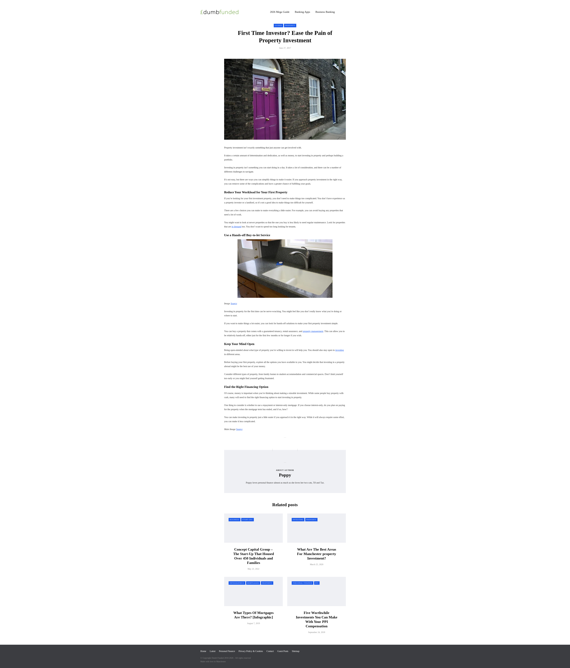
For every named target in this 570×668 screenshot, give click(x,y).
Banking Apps (302, 11)
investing (339, 350)
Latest (212, 651)
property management (313, 331)
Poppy (285, 474)
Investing (298, 519)
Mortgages (253, 583)
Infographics (237, 583)
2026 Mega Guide (279, 11)
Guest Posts (282, 651)
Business (234, 519)
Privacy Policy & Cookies (251, 651)
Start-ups (247, 519)
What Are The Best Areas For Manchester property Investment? (316, 553)
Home (203, 651)
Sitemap (295, 651)
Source (234, 303)
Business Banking (325, 11)
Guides (278, 25)
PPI (316, 583)
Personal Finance (302, 583)
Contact (270, 651)
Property (290, 25)
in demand (236, 226)
